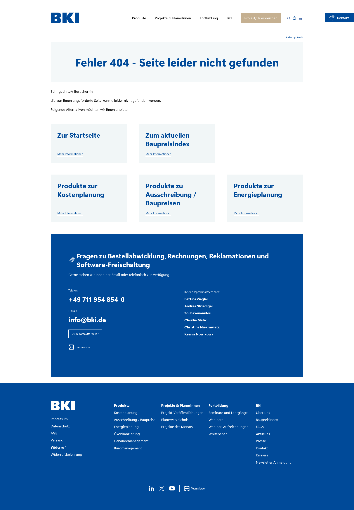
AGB (54, 433)
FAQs (260, 426)
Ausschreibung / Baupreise (134, 419)
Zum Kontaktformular (85, 334)
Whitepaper (218, 433)
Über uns (263, 412)
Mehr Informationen (70, 153)
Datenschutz (60, 426)
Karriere (262, 455)
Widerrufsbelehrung (66, 454)
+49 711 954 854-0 (96, 299)
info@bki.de (87, 319)
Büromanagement (128, 448)
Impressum (59, 418)
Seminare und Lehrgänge (228, 412)
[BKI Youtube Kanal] (172, 488)
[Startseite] (65, 18)
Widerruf (58, 447)
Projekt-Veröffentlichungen (182, 412)
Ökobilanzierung (127, 433)
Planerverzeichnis (174, 419)
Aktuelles (263, 433)
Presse (261, 440)
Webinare (216, 419)
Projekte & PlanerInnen (173, 18)
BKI (229, 18)
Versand (57, 440)
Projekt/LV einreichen (260, 18)
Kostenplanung (125, 412)
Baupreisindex (267, 419)
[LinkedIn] (151, 488)
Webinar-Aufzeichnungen (229, 426)
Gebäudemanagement (131, 440)
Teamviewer (82, 347)
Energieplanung (126, 426)
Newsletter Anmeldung (273, 462)
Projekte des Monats (177, 426)
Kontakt (262, 448)
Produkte (139, 18)
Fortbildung (209, 18)
